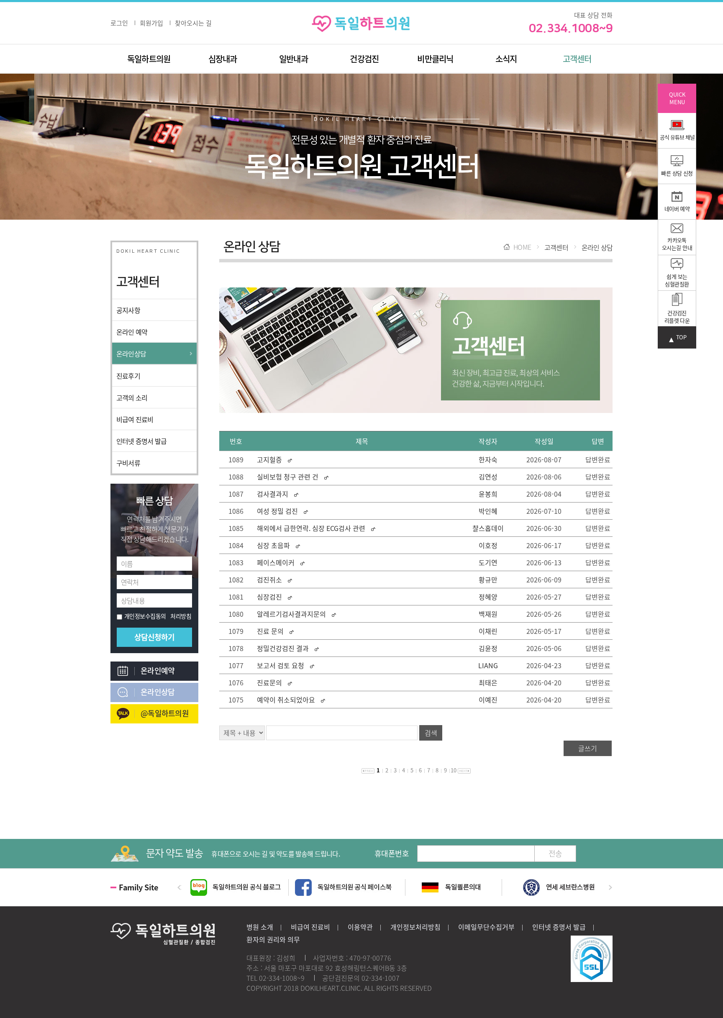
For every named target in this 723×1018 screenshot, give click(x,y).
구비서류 (128, 463)
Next (613, 887)
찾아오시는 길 (193, 23)
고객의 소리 (131, 397)
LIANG (488, 665)
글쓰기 (587, 748)
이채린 (488, 631)
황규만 (488, 579)
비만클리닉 (435, 59)
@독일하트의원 (165, 713)
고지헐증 (269, 459)
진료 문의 (270, 631)
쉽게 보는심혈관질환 (677, 280)
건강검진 (364, 59)
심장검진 (269, 597)
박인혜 (488, 511)
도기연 (488, 562)
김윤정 (488, 648)
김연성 (488, 477)
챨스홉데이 (488, 528)
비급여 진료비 (134, 419)
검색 (431, 733)
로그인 (119, 23)
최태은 (488, 682)
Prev (177, 887)
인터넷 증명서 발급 (141, 441)
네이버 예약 (677, 209)
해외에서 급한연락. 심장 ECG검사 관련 (311, 528)
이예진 (488, 700)
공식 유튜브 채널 (677, 137)
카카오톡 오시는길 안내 (677, 243)
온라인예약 (157, 670)
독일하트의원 (148, 59)
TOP (681, 337)
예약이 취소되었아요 (286, 700)
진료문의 (269, 682)
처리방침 (180, 616)
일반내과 (293, 59)
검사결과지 (272, 494)
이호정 (488, 545)
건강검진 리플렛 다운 (677, 316)
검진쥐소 (269, 579)
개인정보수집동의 (145, 616)
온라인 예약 (131, 332)
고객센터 (577, 59)
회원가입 (151, 23)
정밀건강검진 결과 (283, 648)
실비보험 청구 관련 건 (287, 477)
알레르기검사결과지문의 (291, 614)
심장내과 (222, 59)
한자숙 (488, 459)
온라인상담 (131, 354)
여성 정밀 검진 (277, 511)
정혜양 (488, 597)
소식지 (506, 59)
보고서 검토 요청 (280, 665)
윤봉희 (488, 494)
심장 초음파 (273, 545)
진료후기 (128, 376)
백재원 (488, 614)
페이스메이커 (276, 562)
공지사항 (128, 310)
